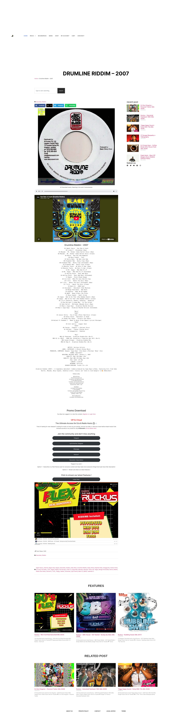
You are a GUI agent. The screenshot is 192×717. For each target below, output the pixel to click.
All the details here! (90, 428)
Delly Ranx (74, 567)
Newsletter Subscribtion (76, 460)
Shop (57, 35)
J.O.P (48, 569)
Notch (111, 569)
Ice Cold (38, 569)
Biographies (42, 35)
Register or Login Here (89, 414)
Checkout (81, 35)
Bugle (50, 567)
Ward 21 (80, 571)
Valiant (62, 571)
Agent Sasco (39, 567)
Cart (73, 35)
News (51, 35)
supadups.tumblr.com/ (76, 393)
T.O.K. (53, 571)
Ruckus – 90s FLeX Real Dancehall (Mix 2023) (49, 634)
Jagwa (52, 569)
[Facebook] (127, 165)
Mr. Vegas (95, 569)
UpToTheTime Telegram (76, 443)
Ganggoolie (106, 567)
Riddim (44, 102)
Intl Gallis (43, 569)
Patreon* (76, 454)
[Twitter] (130, 165)
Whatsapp (76, 449)
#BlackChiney (76, 376)
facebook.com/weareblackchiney (76, 381)
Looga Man (74, 569)
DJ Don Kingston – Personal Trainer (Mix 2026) (147, 106)
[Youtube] (136, 36)
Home (26, 35)
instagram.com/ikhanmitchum (76, 397)
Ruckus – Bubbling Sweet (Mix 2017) (130, 635)
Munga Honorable (104, 569)
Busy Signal (56, 567)
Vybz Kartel (74, 571)
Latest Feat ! (76, 479)
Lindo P (68, 569)
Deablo (68, 567)
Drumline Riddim (82, 567)
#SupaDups (76, 386)
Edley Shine (90, 567)
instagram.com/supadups (76, 388)
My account (65, 35)
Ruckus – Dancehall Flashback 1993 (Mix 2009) (147, 117)
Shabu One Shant (41, 571)
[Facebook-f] (141, 36)
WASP (85, 571)
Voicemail (67, 571)
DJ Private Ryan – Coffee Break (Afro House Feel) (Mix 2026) (149, 147)
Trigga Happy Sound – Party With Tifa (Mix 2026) (148, 127)
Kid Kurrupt (62, 569)
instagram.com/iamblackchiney (76, 379)
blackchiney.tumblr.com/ (76, 384)
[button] (40, 105)
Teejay (58, 571)
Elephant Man (98, 567)
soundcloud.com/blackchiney (76, 383)
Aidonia (46, 567)
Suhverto (49, 571)
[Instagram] (139, 36)
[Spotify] (137, 165)
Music (32, 35)
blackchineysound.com (76, 377)
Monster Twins (88, 569)
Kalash (57, 569)
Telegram (76, 438)
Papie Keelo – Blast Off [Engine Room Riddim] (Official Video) (148, 157)
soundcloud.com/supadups (76, 392)
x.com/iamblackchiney (76, 380)
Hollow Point (114, 567)
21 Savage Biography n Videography (148, 136)
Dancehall (38, 102)
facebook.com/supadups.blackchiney (76, 390)
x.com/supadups (76, 389)
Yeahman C (90, 571)
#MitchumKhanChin (76, 395)
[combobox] (45, 90)
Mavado (80, 569)
